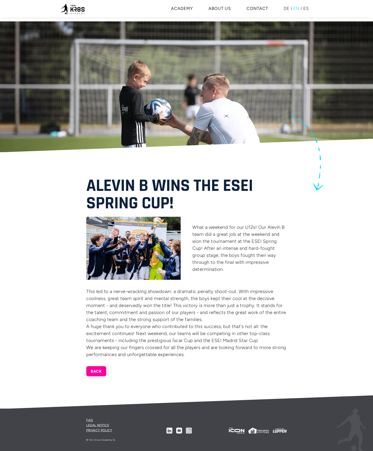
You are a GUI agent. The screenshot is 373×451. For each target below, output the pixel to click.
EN (296, 8)
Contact (257, 8)
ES (306, 8)
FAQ (89, 420)
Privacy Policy (99, 430)
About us (219, 8)
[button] (182, 8)
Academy (182, 8)
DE (286, 8)
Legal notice (97, 425)
